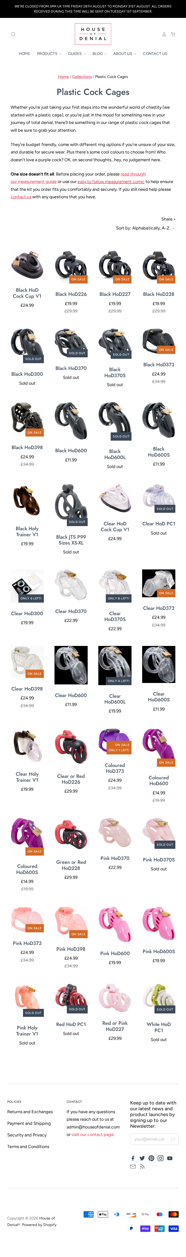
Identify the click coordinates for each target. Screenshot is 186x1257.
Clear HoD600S (159, 696)
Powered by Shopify (39, 1224)
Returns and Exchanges (30, 1111)
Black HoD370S (115, 372)
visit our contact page (92, 1134)
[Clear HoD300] (27, 586)
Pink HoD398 (70, 949)
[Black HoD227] (115, 266)
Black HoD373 (158, 364)
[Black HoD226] (71, 266)
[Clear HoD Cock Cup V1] (115, 498)
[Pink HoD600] (115, 924)
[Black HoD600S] (158, 420)
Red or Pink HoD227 (115, 1026)
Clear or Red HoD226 (71, 779)
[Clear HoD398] (27, 662)
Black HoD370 (71, 368)
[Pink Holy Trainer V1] (27, 1000)
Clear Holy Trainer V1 (27, 776)
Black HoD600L (115, 454)
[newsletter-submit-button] (173, 1140)
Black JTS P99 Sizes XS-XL (71, 539)
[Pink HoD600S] (158, 923)
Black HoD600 (71, 450)
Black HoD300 (27, 374)
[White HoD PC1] (158, 998)
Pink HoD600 (115, 953)
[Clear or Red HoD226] (71, 746)
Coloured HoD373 (115, 768)
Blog (98, 53)
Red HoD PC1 (71, 1024)
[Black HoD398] (27, 419)
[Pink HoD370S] (158, 833)
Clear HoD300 (27, 613)
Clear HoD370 (71, 611)
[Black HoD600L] (115, 421)
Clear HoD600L (115, 698)
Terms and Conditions (28, 1146)
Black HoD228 (158, 294)
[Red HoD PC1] (71, 998)
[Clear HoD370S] (115, 586)
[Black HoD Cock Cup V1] (27, 264)
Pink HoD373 (27, 943)
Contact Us (155, 53)
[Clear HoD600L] (115, 665)
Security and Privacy (26, 1135)
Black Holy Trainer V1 (27, 531)
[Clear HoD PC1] (158, 498)
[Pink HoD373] (27, 919)
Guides (75, 53)
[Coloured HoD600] (158, 747)
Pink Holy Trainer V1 (27, 1030)
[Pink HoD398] (71, 922)
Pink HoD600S (159, 951)
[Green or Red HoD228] (71, 834)
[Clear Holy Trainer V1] (27, 745)
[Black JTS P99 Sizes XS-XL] (71, 505)
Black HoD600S (159, 451)
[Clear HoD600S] (158, 664)
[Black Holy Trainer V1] (27, 501)
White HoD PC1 (159, 1027)
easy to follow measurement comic (111, 181)
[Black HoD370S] (115, 343)
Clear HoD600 (71, 695)
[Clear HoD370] (71, 584)
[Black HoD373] (158, 341)
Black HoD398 (27, 447)
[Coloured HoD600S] (27, 836)
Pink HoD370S (159, 859)
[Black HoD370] (71, 342)
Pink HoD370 (115, 858)
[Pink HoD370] (115, 832)
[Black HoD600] (71, 421)
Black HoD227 (115, 294)
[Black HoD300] (27, 345)
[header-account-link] (162, 34)
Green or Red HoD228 (71, 865)
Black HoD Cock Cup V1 (27, 292)
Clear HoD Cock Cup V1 (115, 526)
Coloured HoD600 (159, 780)
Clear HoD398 (27, 688)
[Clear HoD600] (71, 665)
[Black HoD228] (158, 266)
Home (24, 53)
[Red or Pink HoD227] (115, 997)
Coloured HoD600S (27, 869)
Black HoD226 (71, 294)
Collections (82, 76)
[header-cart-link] (171, 34)
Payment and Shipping (29, 1123)
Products (47, 53)
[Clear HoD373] (158, 583)
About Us (123, 53)
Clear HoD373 (158, 608)
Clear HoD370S (115, 616)
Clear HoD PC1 (158, 523)
